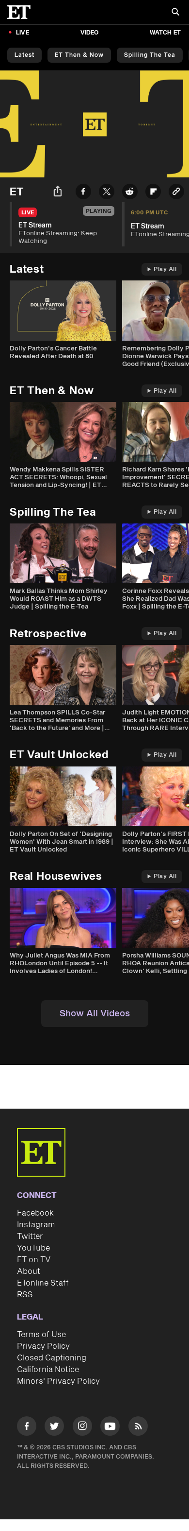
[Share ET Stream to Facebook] (83, 193)
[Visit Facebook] (26, 1427)
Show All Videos (95, 1013)
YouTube (33, 1248)
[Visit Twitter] (54, 1427)
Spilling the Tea (149, 55)
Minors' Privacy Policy (58, 1381)
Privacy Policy (43, 1346)
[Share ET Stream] (57, 193)
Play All (165, 269)
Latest (24, 55)
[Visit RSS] (138, 1427)
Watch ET (165, 32)
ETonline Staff (43, 1283)
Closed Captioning (51, 1358)
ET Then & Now (79, 55)
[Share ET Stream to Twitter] (106, 193)
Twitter (30, 1236)
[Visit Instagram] (82, 1427)
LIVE (22, 32)
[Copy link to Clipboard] (176, 193)
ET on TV (33, 1260)
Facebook (35, 1213)
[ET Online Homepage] (21, 12)
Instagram (36, 1225)
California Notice (48, 1369)
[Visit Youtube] (110, 1426)
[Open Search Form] (175, 13)
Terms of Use (41, 1334)
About (28, 1271)
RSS (25, 1295)
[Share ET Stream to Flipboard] (153, 193)
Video (89, 32)
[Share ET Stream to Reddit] (130, 193)
